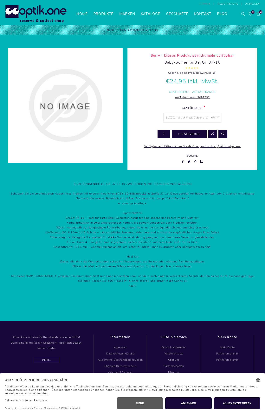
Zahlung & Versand (120, 372)
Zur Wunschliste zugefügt (222, 134)
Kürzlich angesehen (173, 347)
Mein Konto (227, 347)
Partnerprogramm (227, 353)
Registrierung (228, 3)
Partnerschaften (174, 366)
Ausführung (192, 108)
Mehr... (46, 360)
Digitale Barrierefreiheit (120, 366)
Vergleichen (212, 134)
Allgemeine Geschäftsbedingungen (120, 360)
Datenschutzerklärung (120, 353)
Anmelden (252, 3)
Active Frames (204, 92)
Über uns (173, 360)
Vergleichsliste (174, 353)
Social (192, 156)
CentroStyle (179, 92)
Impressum (120, 347)
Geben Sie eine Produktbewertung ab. (192, 73)
